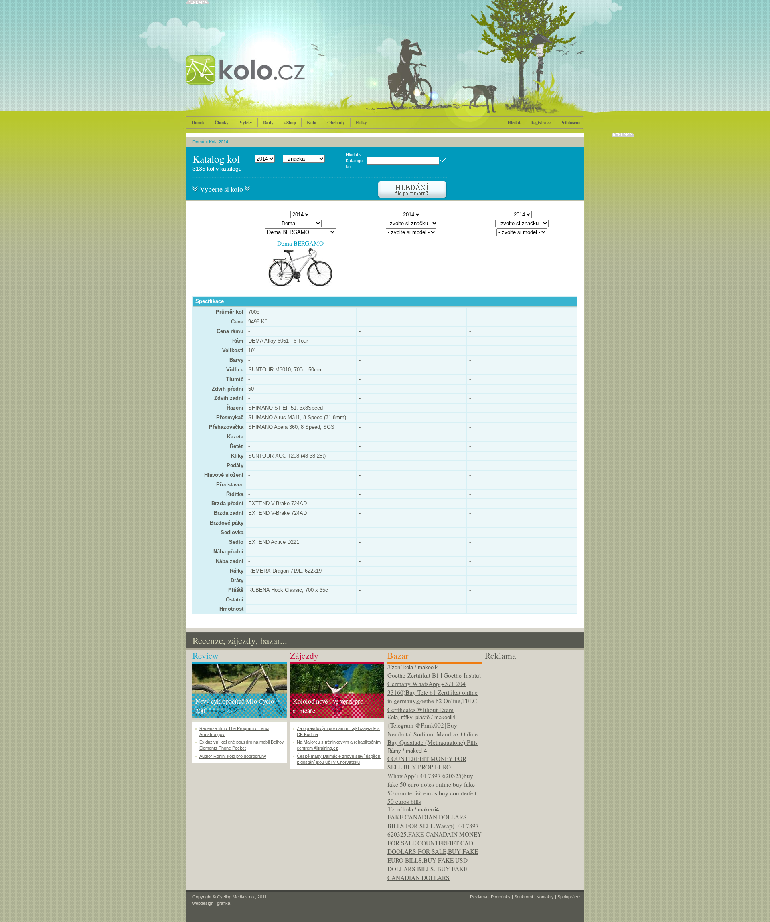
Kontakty (545, 896)
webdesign (202, 903)
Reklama (478, 896)
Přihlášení (570, 122)
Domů (198, 122)
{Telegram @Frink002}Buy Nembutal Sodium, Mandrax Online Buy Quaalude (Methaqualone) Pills (432, 733)
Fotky (361, 122)
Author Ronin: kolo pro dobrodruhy (232, 756)
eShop (290, 122)
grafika (223, 903)
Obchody (336, 122)
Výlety (245, 122)
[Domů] (266, 78)
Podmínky (501, 896)
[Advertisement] (532, 712)
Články (222, 122)
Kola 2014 (218, 141)
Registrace (540, 122)
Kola (311, 122)
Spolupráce (568, 896)
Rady (268, 122)
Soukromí (523, 896)
